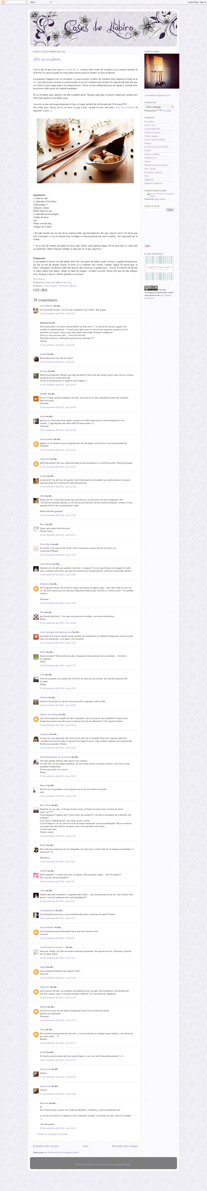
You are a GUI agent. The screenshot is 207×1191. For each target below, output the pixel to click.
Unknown (45, 459)
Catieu (43, 871)
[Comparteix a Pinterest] (46, 289)
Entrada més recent (46, 1146)
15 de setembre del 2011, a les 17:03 (58, 643)
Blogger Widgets (160, 199)
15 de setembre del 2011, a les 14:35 (58, 603)
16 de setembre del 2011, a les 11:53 (58, 997)
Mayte (43, 845)
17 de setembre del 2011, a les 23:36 (58, 1077)
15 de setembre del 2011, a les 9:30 (57, 345)
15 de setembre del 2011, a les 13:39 (58, 575)
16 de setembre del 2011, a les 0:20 (57, 861)
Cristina (44, 697)
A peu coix (45, 1069)
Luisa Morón (46, 306)
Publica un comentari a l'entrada (52, 1134)
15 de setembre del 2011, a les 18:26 (58, 688)
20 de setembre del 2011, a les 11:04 (58, 1128)
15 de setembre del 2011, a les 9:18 (57, 313)
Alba (42, 496)
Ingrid (43, 967)
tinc (35, 82)
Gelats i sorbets (151, 154)
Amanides (149, 121)
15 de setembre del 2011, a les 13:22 (58, 555)
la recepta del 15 (70, 69)
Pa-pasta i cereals (153, 172)
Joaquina (45, 734)
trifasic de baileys (49, 714)
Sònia (43, 652)
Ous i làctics (150, 169)
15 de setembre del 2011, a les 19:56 (58, 776)
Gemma (44, 371)
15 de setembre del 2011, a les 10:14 (58, 450)
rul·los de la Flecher (125, 107)
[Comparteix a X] (40, 289)
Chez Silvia (45, 544)
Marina (43, 1007)
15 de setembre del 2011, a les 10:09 (58, 430)
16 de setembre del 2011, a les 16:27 (58, 1043)
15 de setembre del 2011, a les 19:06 (58, 705)
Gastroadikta (46, 439)
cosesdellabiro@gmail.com (157, 95)
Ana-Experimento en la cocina (55, 757)
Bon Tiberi (45, 805)
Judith (43, 354)
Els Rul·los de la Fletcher (156, 147)
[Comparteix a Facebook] (43, 289)
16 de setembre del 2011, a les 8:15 (57, 901)
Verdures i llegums (67, 286)
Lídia (42, 890)
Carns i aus (149, 125)
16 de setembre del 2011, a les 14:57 (58, 1020)
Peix (146, 176)
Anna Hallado (47, 927)
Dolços (147, 143)
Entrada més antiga (125, 1146)
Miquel (43, 785)
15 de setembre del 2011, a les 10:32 (58, 467)
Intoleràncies (150, 158)
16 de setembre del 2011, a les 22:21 (58, 1060)
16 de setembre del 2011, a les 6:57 (57, 881)
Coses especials (152, 129)
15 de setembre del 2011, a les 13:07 (58, 535)
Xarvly (43, 1052)
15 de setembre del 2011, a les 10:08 (58, 407)
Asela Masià (46, 564)
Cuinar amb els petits (154, 139)
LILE (42, 675)
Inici (85, 1146)
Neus (42, 524)
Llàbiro (147, 161)
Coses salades (50, 286)
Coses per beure (152, 132)
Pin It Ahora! (39, 279)
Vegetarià (149, 180)
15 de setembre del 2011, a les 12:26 (58, 487)
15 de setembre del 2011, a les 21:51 (58, 836)
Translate (166, 111)
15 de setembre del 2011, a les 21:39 (58, 796)
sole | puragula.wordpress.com (56, 632)
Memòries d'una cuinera (156, 165)
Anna (42, 416)
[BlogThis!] (37, 289)
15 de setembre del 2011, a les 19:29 (58, 725)
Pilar (42, 612)
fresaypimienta (47, 910)
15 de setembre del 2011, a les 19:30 (58, 748)
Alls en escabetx (47, 59)
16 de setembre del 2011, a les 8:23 (57, 918)
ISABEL (44, 394)
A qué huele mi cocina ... (52, 947)
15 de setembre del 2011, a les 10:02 (58, 385)
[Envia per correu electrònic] (34, 289)
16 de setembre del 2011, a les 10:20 (58, 978)
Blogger (127, 1164)
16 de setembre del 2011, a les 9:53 (57, 958)
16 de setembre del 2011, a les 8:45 (57, 938)
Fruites (147, 150)
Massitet (44, 1103)
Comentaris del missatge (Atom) (63, 1152)
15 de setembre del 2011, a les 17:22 (58, 665)
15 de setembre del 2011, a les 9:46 (57, 362)
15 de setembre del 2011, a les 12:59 (58, 515)
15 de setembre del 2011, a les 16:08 (58, 623)
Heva (42, 1029)
